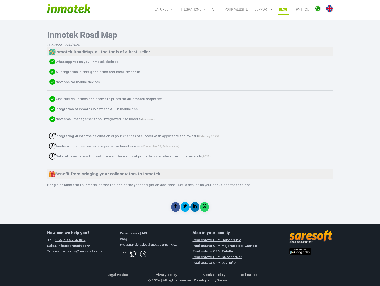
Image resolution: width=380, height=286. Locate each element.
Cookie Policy (214, 275)
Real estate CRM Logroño (214, 262)
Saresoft (224, 280)
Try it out (302, 9)
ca (256, 275)
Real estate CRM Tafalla (212, 251)
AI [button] (213, 9)
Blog (283, 9)
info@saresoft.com (74, 246)
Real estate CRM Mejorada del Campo (224, 246)
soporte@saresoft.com (82, 251)
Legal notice (117, 275)
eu (249, 275)
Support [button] (262, 9)
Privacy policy (166, 275)
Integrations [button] (190, 9)
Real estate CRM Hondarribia (216, 240)
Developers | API (133, 233)
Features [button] (161, 9)
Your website (236, 9)
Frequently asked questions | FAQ (149, 244)
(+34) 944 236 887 (70, 240)
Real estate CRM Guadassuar (217, 257)
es (242, 275)
